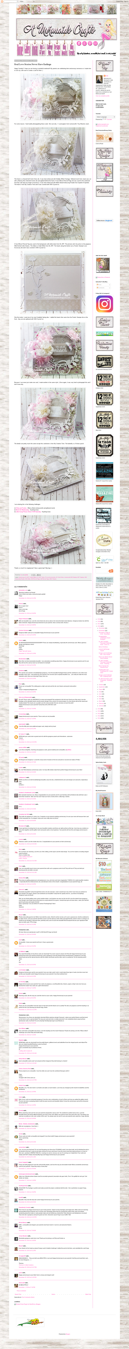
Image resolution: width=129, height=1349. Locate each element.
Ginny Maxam (23, 1058)
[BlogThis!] (34, 575)
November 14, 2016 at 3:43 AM (27, 772)
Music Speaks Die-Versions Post (104, 666)
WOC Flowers (52, 579)
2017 (99, 623)
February (101, 703)
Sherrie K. (22, 889)
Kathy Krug (22, 1085)
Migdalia (21, 1040)
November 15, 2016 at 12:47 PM (27, 1080)
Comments (101, 288)
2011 (99, 718)
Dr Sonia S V (22, 734)
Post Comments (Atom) (28, 1297)
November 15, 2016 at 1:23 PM (27, 1105)
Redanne (21, 670)
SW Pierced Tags (44, 579)
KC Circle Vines (60, 577)
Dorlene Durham (23, 630)
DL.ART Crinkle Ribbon (31, 577)
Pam (20, 684)
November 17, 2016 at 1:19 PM (27, 1180)
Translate (109, 119)
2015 (99, 709)
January (101, 706)
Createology (22, 714)
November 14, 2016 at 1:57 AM (27, 762)
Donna (21, 993)
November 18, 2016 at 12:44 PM (27, 1217)
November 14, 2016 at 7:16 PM (27, 988)
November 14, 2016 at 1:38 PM (27, 909)
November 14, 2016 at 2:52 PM (27, 946)
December (102, 628)
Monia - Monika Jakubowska (27, 1124)
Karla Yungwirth (23, 1162)
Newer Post (18, 1294)
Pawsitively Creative (25, 1207)
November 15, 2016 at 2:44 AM (27, 1023)
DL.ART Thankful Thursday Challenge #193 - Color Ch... (105, 643)
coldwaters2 (22, 777)
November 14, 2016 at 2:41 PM (27, 924)
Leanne (21, 839)
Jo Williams (22, 951)
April (20, 940)
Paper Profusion (23, 618)
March (101, 701)
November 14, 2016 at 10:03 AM (27, 844)
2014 (99, 711)
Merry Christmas (103, 647)
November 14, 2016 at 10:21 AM (27, 872)
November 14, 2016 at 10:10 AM (27, 860)
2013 (99, 713)
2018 (99, 621)
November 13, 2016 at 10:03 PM (27, 742)
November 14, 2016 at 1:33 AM (27, 752)
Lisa (107, 76)
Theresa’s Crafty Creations (26, 1265)
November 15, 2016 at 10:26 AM (27, 1053)
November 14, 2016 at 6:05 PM (27, 964)
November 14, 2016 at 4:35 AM (27, 787)
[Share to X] (36, 575)
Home (53, 1294)
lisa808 (21, 1197)
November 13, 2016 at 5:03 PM (27, 635)
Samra (21, 640)
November (102, 630)
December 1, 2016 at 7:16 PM (27, 1287)
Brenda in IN (22, 826)
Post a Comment (21, 1291)
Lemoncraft (67, 577)
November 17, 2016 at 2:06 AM (27, 1168)
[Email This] (32, 575)
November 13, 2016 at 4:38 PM (27, 625)
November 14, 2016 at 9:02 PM (27, 998)
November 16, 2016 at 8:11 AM (27, 1157)
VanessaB (22, 1282)
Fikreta (21, 603)
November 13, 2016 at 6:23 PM (27, 678)
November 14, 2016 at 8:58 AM (27, 820)
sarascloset (22, 1147)
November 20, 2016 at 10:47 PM (27, 1267)
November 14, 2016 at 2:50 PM (27, 934)
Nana (20, 849)
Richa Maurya (23, 1222)
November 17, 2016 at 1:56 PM (27, 1192)
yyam (20, 1272)
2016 (99, 626)
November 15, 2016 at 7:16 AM (27, 1035)
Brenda (21, 1110)
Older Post (88, 1294)
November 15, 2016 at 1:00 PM (27, 1091)
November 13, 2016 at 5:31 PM (27, 665)
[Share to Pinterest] (40, 575)
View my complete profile (102, 96)
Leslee (21, 767)
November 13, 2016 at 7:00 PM (27, 708)
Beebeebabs (22, 658)
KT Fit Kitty (22, 981)
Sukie (20, 1097)
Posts (99, 284)
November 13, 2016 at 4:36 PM (27, 613)
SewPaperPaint (23, 1185)
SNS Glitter (27, 579)
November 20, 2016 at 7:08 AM (27, 1230)
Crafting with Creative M (25, 1051)
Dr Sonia (21, 739)
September (102, 687)
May (100, 696)
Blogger (68, 1334)
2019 (99, 619)
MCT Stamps (81, 577)
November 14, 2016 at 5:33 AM (27, 799)
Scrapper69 (22, 1256)
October (101, 684)
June (100, 694)
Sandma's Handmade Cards (27, 792)
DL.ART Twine (40, 577)
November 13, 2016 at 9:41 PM (27, 728)
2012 (99, 716)
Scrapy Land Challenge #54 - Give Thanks (105, 653)
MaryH (21, 915)
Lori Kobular (22, 970)
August (101, 689)
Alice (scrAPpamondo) (25, 697)
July (100, 691)
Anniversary (22, 577)
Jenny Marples (23, 1236)
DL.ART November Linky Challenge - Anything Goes (105, 680)
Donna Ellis (22, 878)
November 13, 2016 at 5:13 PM (27, 653)
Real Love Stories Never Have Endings (105, 657)
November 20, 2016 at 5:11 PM (27, 1250)
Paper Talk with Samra (25, 651)
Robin (20, 1003)
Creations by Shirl (24, 814)
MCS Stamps (73, 577)
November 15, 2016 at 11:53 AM (27, 1063)
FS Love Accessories (50, 577)
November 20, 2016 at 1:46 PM (27, 1240)
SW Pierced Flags (35, 579)
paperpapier (22, 724)
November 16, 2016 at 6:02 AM (27, 1142)
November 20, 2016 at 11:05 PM (27, 1277)
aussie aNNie (23, 747)
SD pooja (21, 757)
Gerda (20, 1134)
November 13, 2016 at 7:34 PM (27, 718)
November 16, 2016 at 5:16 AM (27, 1128)
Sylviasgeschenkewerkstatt (27, 1174)
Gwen (20, 866)
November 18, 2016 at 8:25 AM (27, 1202)
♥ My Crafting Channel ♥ (25, 856)
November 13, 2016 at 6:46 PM (27, 692)
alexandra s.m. (23, 590)
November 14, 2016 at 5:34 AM (27, 809)
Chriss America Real (25, 1068)
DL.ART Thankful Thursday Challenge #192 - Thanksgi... (105, 662)
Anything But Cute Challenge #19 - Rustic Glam (106, 671)
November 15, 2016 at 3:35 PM (27, 1118)
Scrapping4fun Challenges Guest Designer (104, 638)
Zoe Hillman (22, 1028)
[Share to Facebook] (38, 575)
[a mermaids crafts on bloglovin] (104, 221)
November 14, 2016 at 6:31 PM (27, 976)
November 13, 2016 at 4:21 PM (27, 598)
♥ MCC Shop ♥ (23, 858)
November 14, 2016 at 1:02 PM (27, 884)
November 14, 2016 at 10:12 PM (27, 1009)
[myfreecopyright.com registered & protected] (104, 126)
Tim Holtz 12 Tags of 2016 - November (104, 633)
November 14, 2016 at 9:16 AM (27, 834)
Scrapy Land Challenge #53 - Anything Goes (105, 675)
